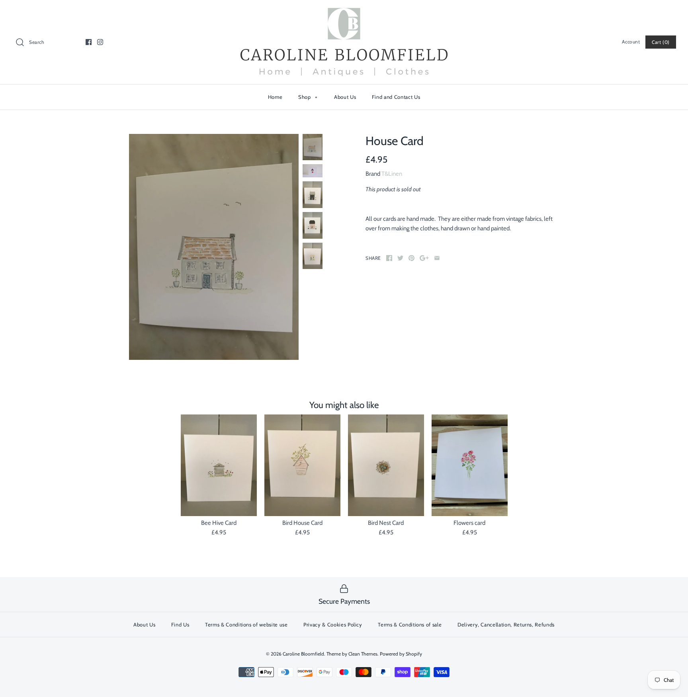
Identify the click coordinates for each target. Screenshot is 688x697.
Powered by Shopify (401, 654)
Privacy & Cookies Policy (332, 624)
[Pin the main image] (411, 258)
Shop (308, 97)
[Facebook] (89, 42)
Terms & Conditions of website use (246, 624)
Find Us (180, 624)
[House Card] (214, 247)
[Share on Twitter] (400, 258)
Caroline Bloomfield (303, 654)
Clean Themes (362, 654)
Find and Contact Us (396, 97)
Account (631, 42)
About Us (345, 97)
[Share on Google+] (424, 258)
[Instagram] (100, 42)
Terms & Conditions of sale (410, 624)
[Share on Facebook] (389, 258)
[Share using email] (437, 258)
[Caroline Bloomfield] (344, 12)
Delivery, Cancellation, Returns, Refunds (506, 624)
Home (275, 97)
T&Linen (391, 173)
